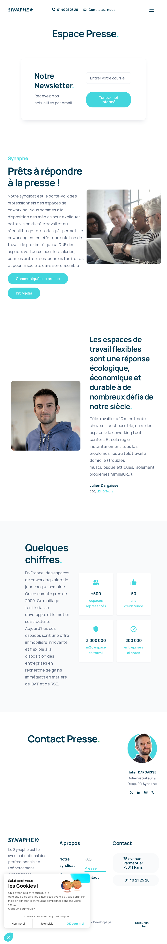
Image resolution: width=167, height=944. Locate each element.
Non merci (18, 923)
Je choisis (47, 923)
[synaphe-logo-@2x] (20, 10)
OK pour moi (75, 923)
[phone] (153, 792)
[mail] (145, 792)
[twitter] (131, 792)
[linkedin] (138, 792)
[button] (8, 937)
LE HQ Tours (105, 491)
